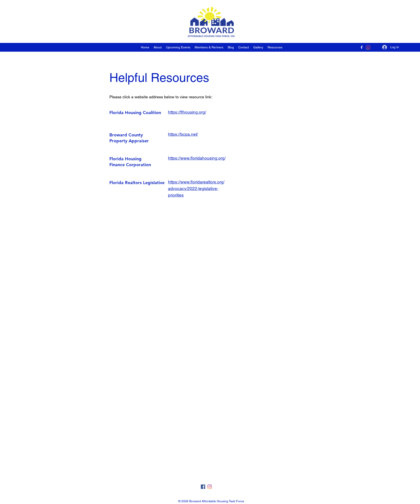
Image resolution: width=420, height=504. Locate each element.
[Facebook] (361, 47)
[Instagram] (368, 47)
